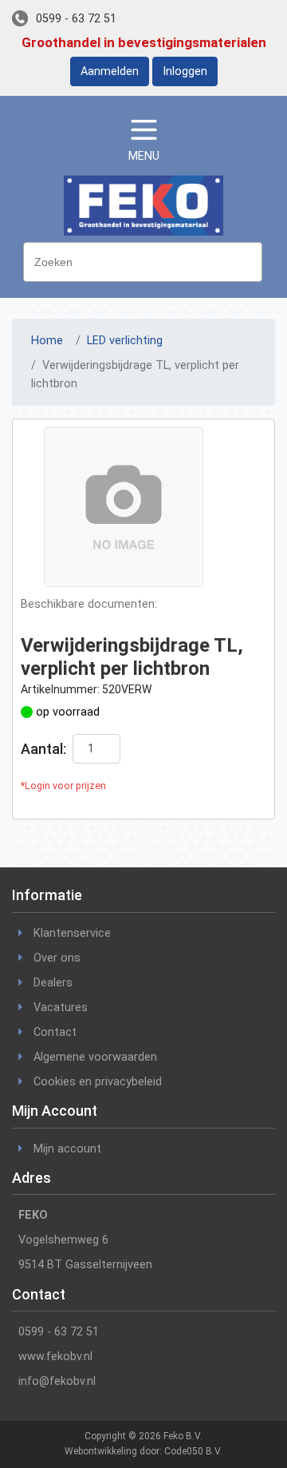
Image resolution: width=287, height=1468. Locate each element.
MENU (143, 156)
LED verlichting (125, 340)
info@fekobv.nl (57, 1381)
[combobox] (142, 262)
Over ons (57, 958)
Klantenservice (72, 933)
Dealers (53, 983)
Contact (55, 1032)
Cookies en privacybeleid (97, 1082)
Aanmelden (110, 71)
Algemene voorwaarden (95, 1057)
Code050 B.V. (193, 1451)
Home (47, 340)
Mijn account (67, 1149)
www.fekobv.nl (55, 1356)
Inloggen (185, 71)
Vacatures (60, 1007)
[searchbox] (146, 260)
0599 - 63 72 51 (76, 19)
